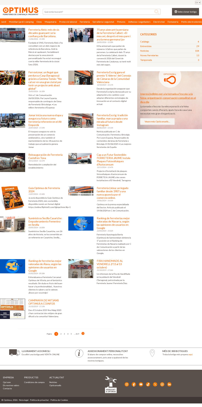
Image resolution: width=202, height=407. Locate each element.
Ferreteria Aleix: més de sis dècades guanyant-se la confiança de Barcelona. (43, 33)
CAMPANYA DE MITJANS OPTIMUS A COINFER (43, 302)
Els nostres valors (11, 385)
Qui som (7, 382)
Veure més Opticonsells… (157, 121)
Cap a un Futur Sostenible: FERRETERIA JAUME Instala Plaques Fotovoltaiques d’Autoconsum (113, 159)
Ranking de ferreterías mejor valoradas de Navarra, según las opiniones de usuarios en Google (113, 223)
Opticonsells (55, 385)
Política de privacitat (39, 400)
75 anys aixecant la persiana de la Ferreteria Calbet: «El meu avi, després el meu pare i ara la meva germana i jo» (114, 34)
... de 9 (76, 334)
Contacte (7, 388)
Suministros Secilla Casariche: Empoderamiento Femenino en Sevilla (45, 221)
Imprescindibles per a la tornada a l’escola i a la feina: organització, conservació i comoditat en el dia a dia (168, 97)
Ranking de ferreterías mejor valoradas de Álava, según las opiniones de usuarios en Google (45, 265)
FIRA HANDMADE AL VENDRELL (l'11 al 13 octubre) (110, 264)
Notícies (169, 50)
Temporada (169, 59)
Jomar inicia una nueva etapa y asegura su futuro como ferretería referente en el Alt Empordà (45, 120)
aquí (190, 354)
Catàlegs (169, 41)
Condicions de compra (34, 382)
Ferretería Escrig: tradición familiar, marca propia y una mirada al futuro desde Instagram (112, 120)
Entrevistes (169, 46)
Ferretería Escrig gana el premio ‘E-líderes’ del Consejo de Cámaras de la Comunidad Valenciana (114, 77)
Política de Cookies (59, 400)
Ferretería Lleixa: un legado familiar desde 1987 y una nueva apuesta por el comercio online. (112, 192)
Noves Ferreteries (169, 55)
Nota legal (23, 400)
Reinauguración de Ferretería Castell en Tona (45, 156)
